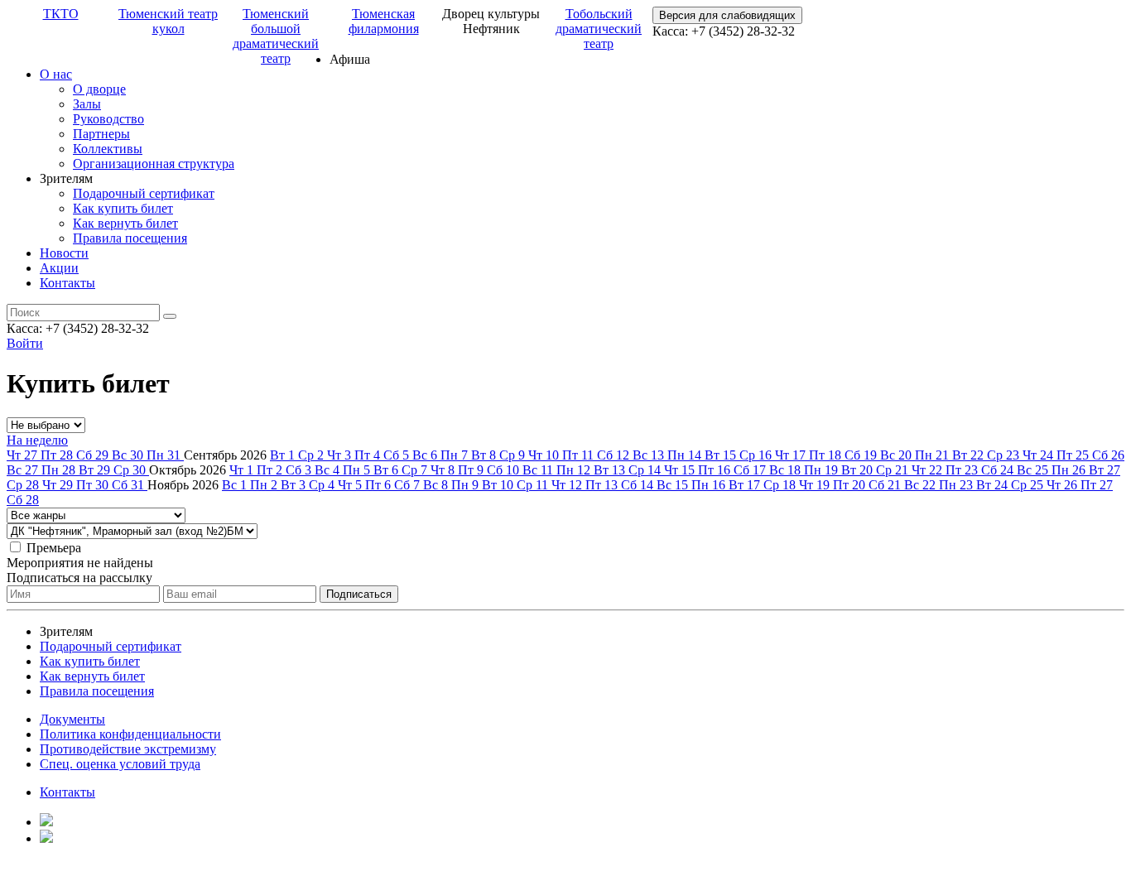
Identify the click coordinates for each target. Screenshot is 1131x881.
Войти (25, 343)
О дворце (99, 89)
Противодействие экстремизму (128, 749)
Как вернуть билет (125, 223)
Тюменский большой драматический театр (276, 36)
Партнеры (101, 134)
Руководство (108, 119)
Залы (87, 104)
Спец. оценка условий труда (120, 764)
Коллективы (107, 149)
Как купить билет (123, 208)
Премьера (53, 548)
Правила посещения (130, 238)
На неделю (37, 440)
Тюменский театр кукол (168, 21)
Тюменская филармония (384, 21)
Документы (72, 719)
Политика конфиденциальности (130, 734)
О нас (56, 74)
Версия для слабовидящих (727, 15)
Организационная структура (153, 163)
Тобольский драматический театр (599, 29)
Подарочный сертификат (143, 193)
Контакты (67, 283)
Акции (59, 268)
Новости (64, 253)
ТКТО (61, 14)
